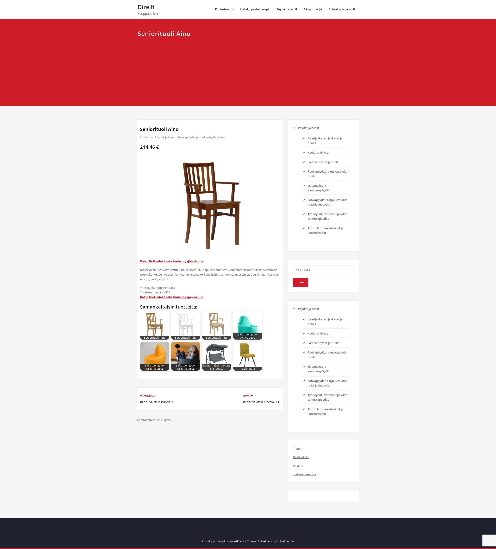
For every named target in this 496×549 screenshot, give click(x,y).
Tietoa (297, 448)
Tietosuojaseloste (304, 474)
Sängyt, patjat (313, 9)
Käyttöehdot (301, 457)
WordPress (237, 541)
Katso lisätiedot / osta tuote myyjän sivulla (171, 261)
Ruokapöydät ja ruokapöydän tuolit (201, 137)
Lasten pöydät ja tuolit (323, 162)
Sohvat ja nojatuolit (342, 9)
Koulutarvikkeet (319, 152)
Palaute (298, 466)
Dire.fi (146, 7)
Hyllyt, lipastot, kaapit (255, 9)
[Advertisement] (248, 67)
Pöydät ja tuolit (286, 9)
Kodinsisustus (224, 9)
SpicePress (265, 541)
